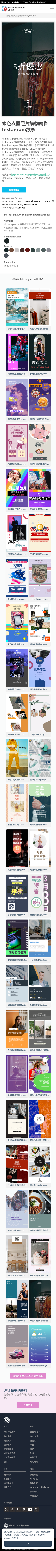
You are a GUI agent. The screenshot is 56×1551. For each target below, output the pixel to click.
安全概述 (34, 1491)
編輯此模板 (14, 189)
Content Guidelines (39, 1487)
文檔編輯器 (8, 1449)
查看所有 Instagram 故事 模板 (28, 1375)
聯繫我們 (7, 1487)
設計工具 (7, 1444)
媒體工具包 (8, 1483)
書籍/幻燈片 (35, 1432)
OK (28, 1543)
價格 (6, 1461)
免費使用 (28, 1405)
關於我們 (7, 1474)
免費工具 (34, 1457)
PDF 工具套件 (9, 1432)
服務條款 (34, 1474)
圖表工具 (7, 1440)
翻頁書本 (7, 1436)
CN (24, 207)
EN (19, 207)
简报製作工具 (9, 1453)
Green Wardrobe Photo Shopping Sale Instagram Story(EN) (26, 201)
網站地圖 (34, 1461)
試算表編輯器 (9, 1457)
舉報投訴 (34, 1495)
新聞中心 (7, 1479)
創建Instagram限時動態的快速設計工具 (31, 174)
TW (21, 207)
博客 (32, 1449)
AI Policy (34, 1479)
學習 (32, 1444)
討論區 (33, 1440)
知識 (32, 1453)
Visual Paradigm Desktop (34, 2)
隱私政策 (34, 1483)
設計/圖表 (34, 1436)
